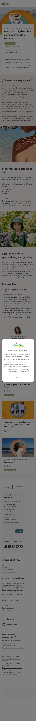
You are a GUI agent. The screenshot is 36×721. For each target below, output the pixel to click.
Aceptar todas (24, 371)
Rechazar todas (13, 371)
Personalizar (18, 377)
